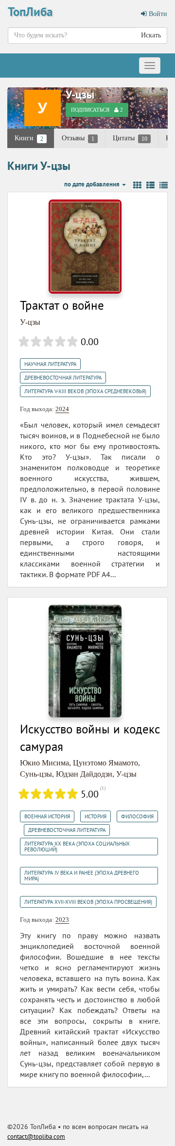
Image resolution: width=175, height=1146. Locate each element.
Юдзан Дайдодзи (84, 774)
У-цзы (80, 94)
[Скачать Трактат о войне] (85, 245)
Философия (137, 816)
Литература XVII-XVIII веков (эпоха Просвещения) (88, 901)
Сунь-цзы (36, 774)
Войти (157, 13)
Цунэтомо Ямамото (105, 763)
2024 (62, 409)
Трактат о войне (62, 305)
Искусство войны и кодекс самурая (90, 737)
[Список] (150, 185)
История (95, 816)
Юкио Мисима (44, 763)
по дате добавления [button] (92, 184)
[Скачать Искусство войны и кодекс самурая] (85, 660)
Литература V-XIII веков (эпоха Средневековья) (85, 391)
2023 (62, 919)
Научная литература (50, 364)
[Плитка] (137, 185)
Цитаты (130, 138)
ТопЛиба (30, 11)
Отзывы (78, 138)
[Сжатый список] (163, 185)
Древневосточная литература (63, 377)
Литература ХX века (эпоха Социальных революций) (77, 846)
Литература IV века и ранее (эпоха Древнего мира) (81, 875)
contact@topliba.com (36, 1136)
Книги (29, 138)
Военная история (47, 816)
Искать (151, 35)
